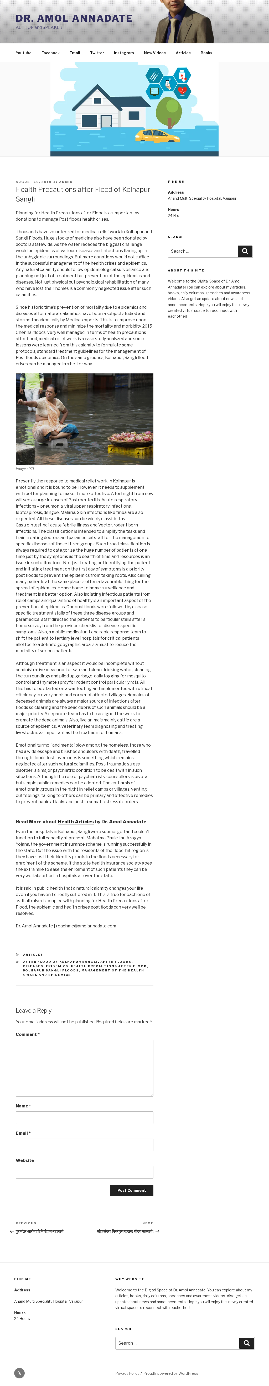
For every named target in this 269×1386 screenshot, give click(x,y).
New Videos (155, 53)
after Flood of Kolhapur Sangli (60, 962)
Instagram (124, 53)
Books (206, 53)
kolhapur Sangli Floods (51, 970)
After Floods (116, 962)
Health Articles (76, 821)
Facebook (51, 53)
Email (75, 53)
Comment (28, 1034)
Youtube (24, 53)
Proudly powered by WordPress (170, 1373)
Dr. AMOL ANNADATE (74, 18)
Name (23, 1106)
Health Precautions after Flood (109, 966)
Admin (66, 182)
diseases (64, 518)
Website (25, 1160)
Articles (183, 53)
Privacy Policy (127, 1373)
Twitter (97, 53)
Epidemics (57, 966)
